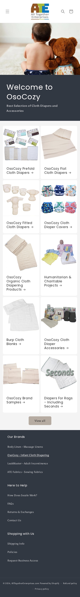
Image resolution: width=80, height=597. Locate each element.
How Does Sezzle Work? (22, 495)
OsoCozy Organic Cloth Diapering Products (19, 283)
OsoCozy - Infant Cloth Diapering (28, 455)
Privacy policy (42, 589)
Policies (12, 552)
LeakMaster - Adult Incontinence (27, 463)
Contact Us (14, 520)
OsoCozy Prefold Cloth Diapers (21, 171)
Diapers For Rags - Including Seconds (58, 402)
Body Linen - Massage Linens (25, 446)
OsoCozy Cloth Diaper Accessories (56, 344)
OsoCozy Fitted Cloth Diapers (19, 225)
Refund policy (70, 583)
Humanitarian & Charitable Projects (57, 281)
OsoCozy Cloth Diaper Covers (56, 225)
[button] (7, 11)
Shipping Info (16, 543)
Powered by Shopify (50, 583)
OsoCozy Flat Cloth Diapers (55, 171)
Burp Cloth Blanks (15, 342)
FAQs (10, 503)
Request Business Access (22, 560)
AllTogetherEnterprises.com (25, 583)
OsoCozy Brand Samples (20, 400)
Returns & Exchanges (20, 512)
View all (40, 420)
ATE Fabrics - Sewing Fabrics (25, 472)
